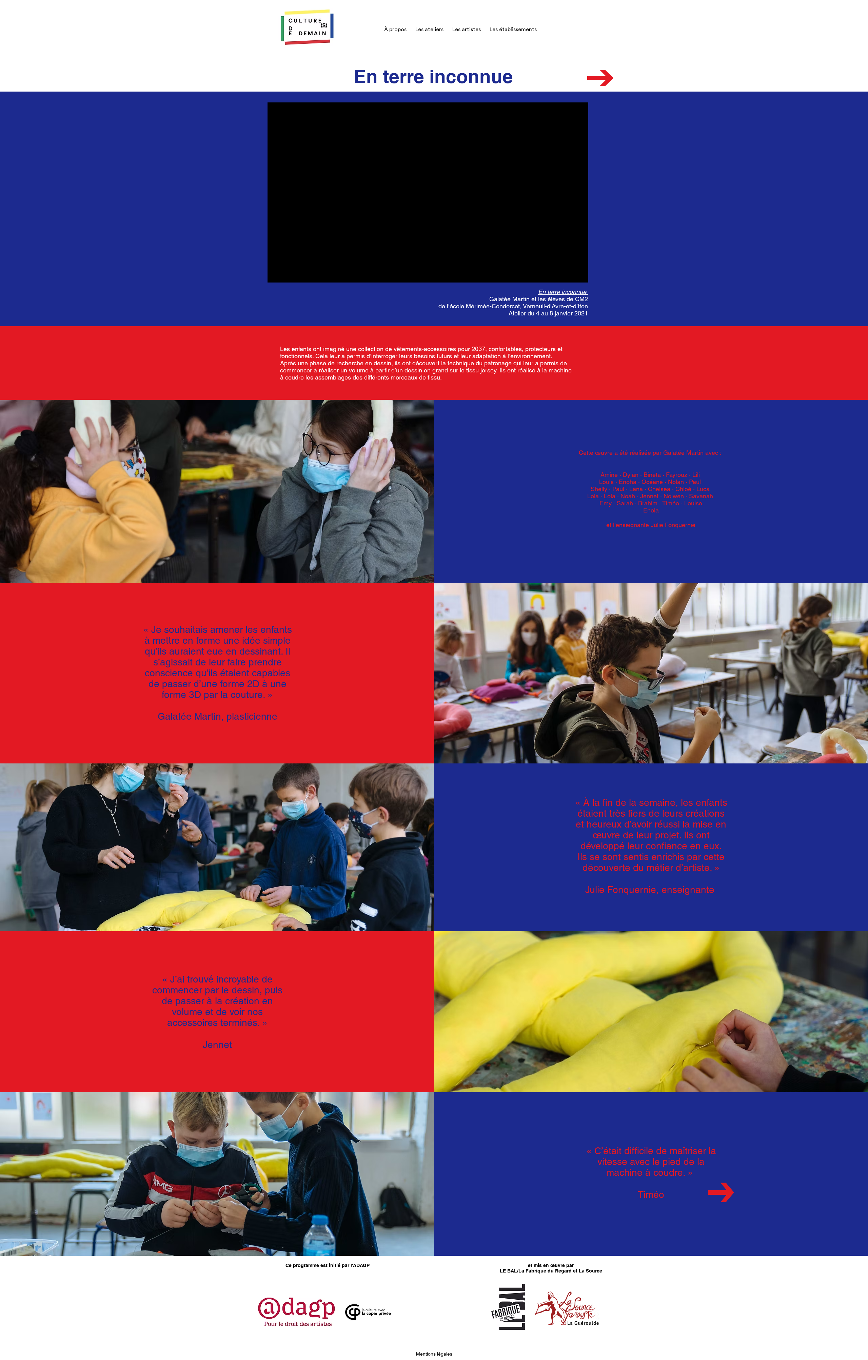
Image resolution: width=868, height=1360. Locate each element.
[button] (395, 26)
